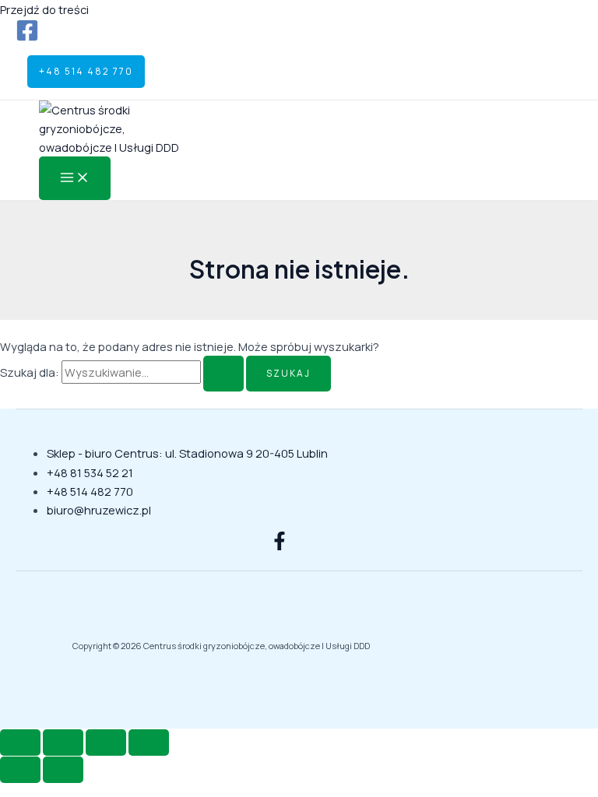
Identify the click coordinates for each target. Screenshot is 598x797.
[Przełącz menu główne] (75, 178)
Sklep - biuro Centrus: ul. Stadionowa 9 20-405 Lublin (187, 453)
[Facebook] (27, 37)
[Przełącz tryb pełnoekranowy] (63, 742)
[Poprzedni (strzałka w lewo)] (20, 770)
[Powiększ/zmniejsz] (20, 742)
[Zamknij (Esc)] (148, 742)
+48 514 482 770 (90, 491)
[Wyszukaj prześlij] (223, 373)
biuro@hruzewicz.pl (99, 510)
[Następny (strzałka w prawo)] (63, 770)
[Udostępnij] (106, 742)
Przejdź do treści (44, 9)
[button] (86, 71)
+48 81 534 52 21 (90, 472)
